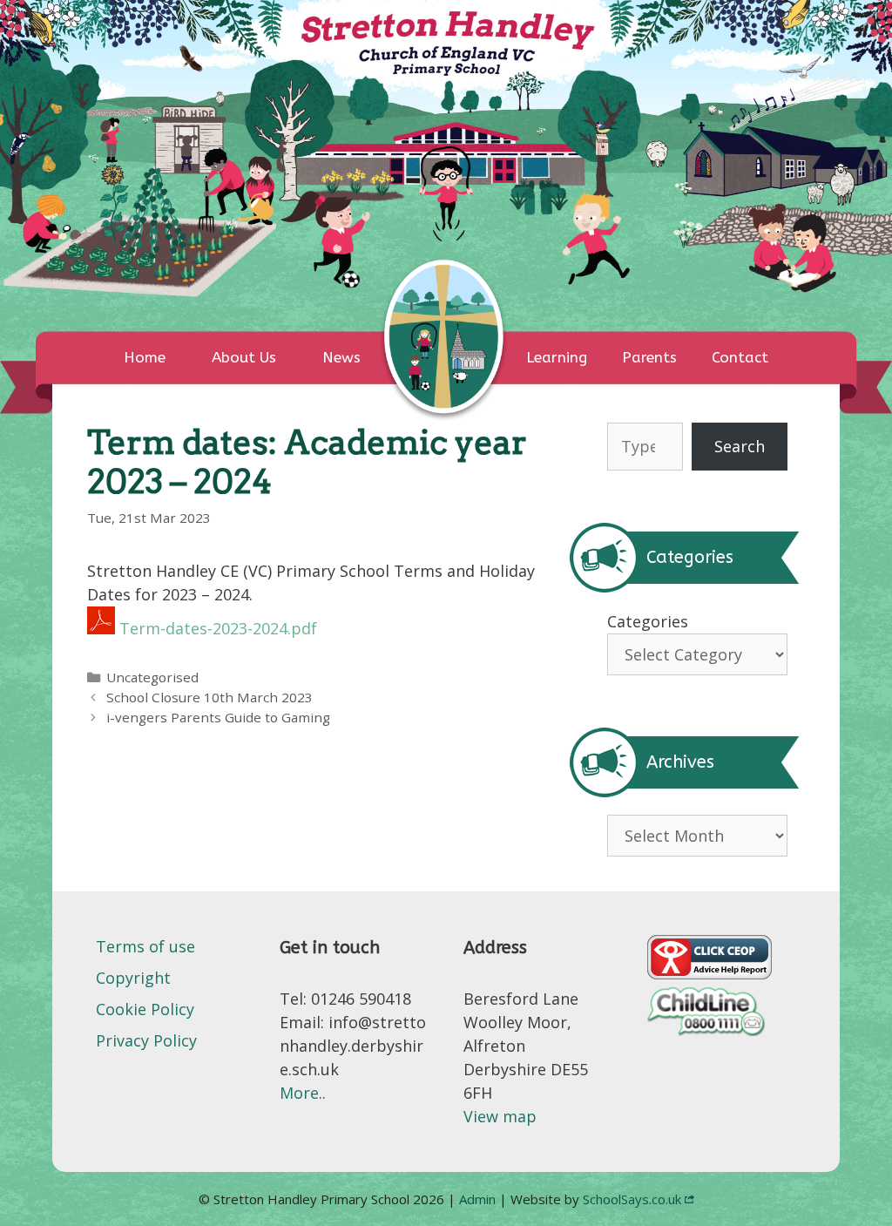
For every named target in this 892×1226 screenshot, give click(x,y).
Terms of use (145, 946)
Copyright (133, 977)
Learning (556, 357)
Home (145, 357)
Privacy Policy (146, 1040)
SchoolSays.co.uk (632, 1199)
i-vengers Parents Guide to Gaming (218, 717)
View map (500, 1116)
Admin (479, 1199)
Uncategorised (152, 677)
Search (739, 446)
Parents (649, 357)
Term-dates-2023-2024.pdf (218, 628)
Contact (740, 357)
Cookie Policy (145, 1009)
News (341, 357)
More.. (303, 1092)
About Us (244, 357)
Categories (647, 621)
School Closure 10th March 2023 (209, 697)
